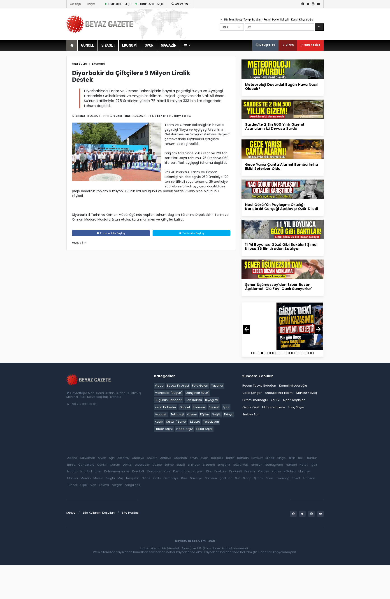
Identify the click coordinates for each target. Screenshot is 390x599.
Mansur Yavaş (306, 393)
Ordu (157, 478)
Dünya (228, 414)
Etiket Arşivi (204, 429)
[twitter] (308, 4)
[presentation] (246, 329)
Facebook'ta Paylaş (112, 233)
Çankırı (102, 464)
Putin (267, 19)
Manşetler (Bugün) (168, 393)
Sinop (247, 478)
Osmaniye (171, 478)
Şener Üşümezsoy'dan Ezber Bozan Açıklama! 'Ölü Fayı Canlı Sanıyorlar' (278, 286)
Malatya (304, 471)
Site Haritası (130, 512)
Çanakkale (86, 464)
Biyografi (211, 400)
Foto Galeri (200, 385)
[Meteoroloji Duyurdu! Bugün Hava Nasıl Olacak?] (282, 69)
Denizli (127, 464)
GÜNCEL (87, 45)
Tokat (296, 478)
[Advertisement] (41, 123)
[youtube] (318, 4)
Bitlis (292, 458)
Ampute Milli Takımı (279, 393)
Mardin (86, 478)
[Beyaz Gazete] (88, 379)
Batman (243, 458)
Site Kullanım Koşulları (99, 512)
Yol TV (275, 400)
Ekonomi (98, 63)
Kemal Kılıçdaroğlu (302, 19)
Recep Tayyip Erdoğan (248, 19)
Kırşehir (249, 471)
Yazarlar (217, 385)
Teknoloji (177, 414)
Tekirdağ (282, 478)
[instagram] (313, 4)
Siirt (237, 478)
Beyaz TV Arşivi (178, 385)
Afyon (102, 458)
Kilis (209, 471)
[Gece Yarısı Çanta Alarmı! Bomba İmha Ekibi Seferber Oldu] (282, 149)
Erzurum (209, 464)
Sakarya (196, 478)
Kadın (159, 421)
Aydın (204, 458)
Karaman (154, 471)
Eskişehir (224, 464)
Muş (120, 478)
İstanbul (86, 471)
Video (159, 385)
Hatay (303, 464)
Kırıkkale (220, 471)
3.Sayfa (194, 421)
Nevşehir (132, 478)
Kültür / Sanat (176, 421)
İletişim (91, 4)
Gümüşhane (274, 464)
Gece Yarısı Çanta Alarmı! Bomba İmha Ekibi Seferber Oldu (281, 166)
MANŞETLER (266, 45)
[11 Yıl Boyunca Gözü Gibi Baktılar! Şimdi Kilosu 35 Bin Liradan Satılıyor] (282, 229)
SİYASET (108, 45)
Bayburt (257, 458)
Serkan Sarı (250, 414)
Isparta (72, 471)
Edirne (169, 464)
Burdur (312, 458)
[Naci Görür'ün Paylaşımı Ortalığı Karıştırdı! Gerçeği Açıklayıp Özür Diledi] (282, 189)
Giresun (256, 464)
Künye (70, 512)
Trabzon (309, 478)
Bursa (71, 464)
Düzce (157, 464)
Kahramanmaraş (117, 471)
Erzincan (194, 464)
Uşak (84, 485)
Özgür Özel (250, 407)
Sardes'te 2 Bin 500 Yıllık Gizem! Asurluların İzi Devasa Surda (274, 126)
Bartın (230, 458)
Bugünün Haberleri (168, 400)
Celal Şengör (252, 393)
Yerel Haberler (165, 407)
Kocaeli (263, 471)
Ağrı (112, 458)
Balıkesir (217, 458)
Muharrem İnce (273, 407)
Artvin (194, 458)
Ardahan (180, 458)
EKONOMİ (129, 45)
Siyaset (214, 407)
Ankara (181, 4)
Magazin (161, 414)
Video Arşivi (184, 429)
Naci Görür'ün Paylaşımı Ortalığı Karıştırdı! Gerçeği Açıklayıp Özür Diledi (281, 206)
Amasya (138, 458)
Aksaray (123, 458)
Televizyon (211, 421)
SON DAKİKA (311, 45)
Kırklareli (235, 471)
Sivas (270, 478)
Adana (72, 458)
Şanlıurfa (226, 478)
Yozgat (116, 485)
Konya (276, 471)
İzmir (98, 471)
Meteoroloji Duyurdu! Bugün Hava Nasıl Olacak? (281, 86)
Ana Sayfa (75, 4)
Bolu (301, 458)
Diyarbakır (142, 464)
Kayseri (198, 471)
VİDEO (289, 45)
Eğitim (204, 414)
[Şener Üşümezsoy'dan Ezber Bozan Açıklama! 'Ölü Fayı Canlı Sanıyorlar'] (282, 269)
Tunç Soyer (296, 407)
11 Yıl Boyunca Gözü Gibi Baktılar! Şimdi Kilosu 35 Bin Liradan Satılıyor (281, 246)
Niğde (146, 478)
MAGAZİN (168, 45)
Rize (184, 478)
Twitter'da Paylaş (192, 233)
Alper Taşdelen (294, 400)
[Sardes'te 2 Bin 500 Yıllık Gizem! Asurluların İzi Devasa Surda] (282, 109)
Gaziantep (240, 464)
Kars (167, 471)
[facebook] (302, 4)
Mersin (98, 478)
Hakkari (291, 464)
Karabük (138, 471)
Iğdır (314, 464)
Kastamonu (181, 471)
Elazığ (180, 464)
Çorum (115, 464)
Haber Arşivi (164, 429)
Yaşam (192, 414)
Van (93, 485)
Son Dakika (194, 400)
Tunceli (72, 485)
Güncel (184, 407)
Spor (226, 407)
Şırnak (258, 478)
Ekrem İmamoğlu (255, 400)
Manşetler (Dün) (197, 393)
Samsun (211, 478)
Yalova (104, 485)
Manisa (72, 478)
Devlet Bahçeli (280, 19)
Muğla (110, 478)
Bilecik (270, 458)
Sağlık (216, 414)
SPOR (149, 45)
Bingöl (281, 458)
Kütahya (290, 471)
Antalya (165, 458)
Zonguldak (132, 485)
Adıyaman (87, 458)
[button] (187, 45)
